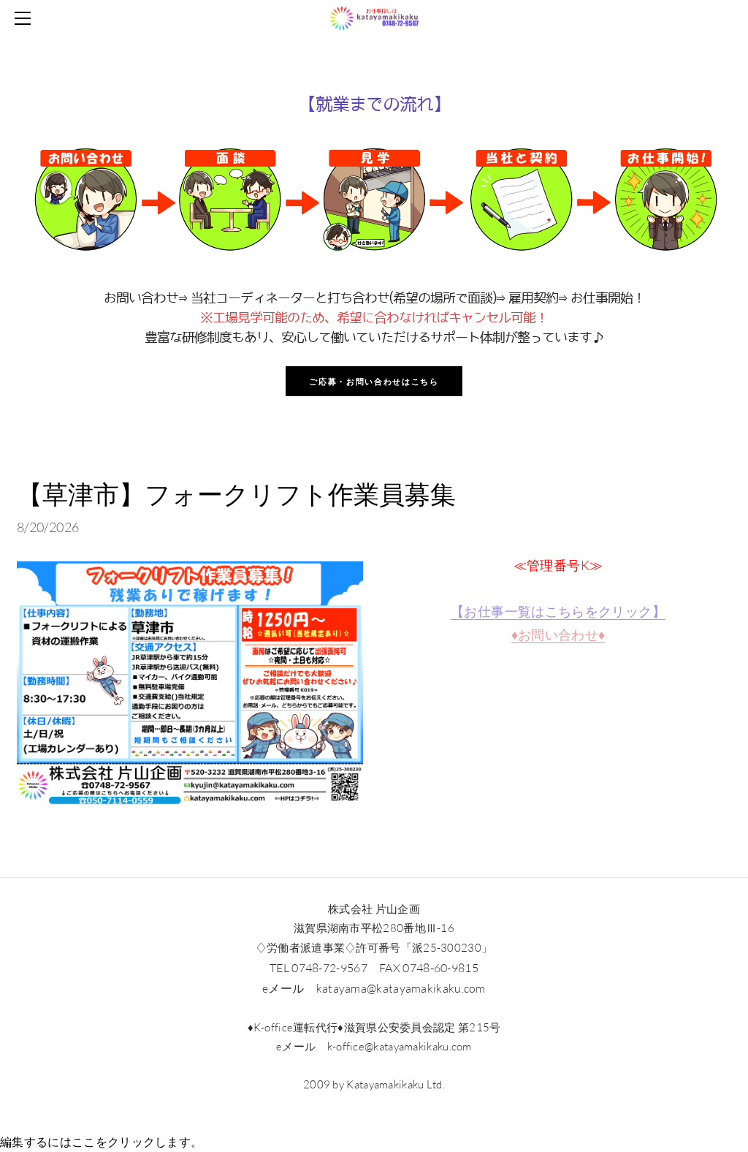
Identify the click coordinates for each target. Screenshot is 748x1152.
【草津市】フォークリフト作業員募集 (236, 493)
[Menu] (26, 18)
